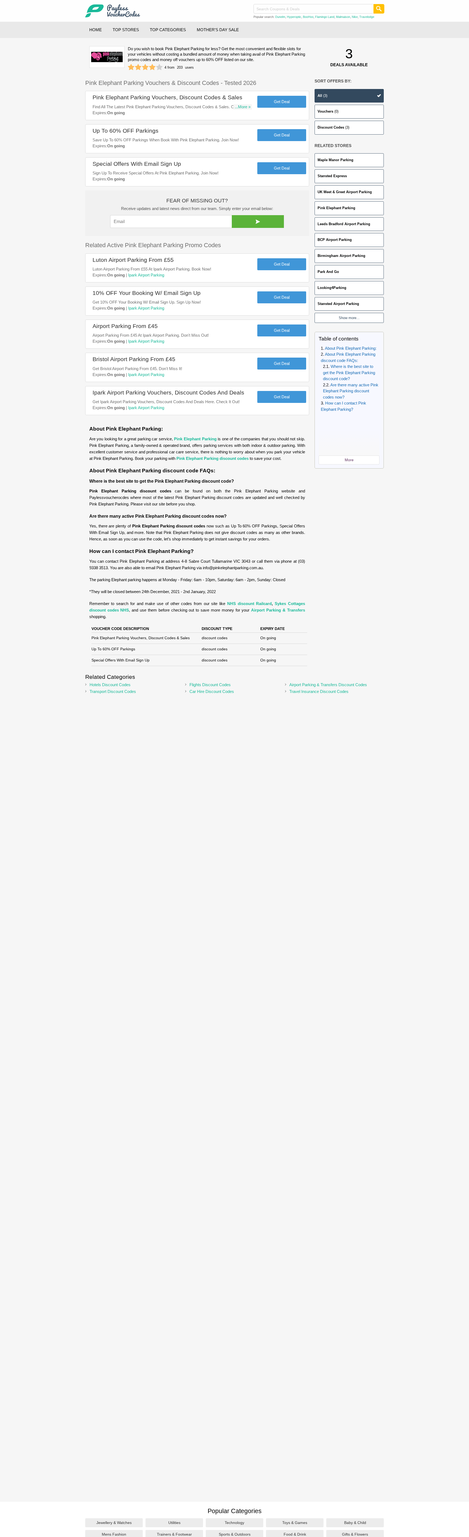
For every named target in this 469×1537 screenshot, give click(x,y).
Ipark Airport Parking (146, 275)
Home (95, 29)
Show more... (349, 318)
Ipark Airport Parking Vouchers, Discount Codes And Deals (168, 392)
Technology (234, 1522)
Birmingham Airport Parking (341, 256)
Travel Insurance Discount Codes (318, 691)
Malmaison (343, 16)
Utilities (174, 1522)
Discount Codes (333, 127)
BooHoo (308, 16)
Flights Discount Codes (210, 684)
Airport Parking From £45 (125, 326)
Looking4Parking (332, 288)
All (322, 96)
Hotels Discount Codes (110, 684)
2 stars (138, 67)
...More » (243, 106)
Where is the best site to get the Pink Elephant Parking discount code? (349, 372)
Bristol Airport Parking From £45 (134, 359)
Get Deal (282, 101)
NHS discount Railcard (249, 603)
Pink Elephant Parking (336, 208)
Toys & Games (294, 1522)
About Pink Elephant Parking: (350, 348)
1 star (131, 67)
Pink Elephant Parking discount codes (212, 458)
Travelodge (366, 16)
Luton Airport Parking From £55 (133, 260)
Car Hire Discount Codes (211, 691)
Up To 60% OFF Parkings (126, 131)
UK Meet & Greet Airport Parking (345, 192)
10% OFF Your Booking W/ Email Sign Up (147, 293)
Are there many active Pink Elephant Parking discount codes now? (350, 391)
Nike (355, 16)
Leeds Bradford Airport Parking (344, 224)
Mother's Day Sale (218, 29)
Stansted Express (332, 176)
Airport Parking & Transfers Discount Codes (328, 684)
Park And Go (328, 272)
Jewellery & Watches (114, 1522)
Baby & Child (355, 1522)
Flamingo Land (324, 16)
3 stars (145, 67)
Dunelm (280, 16)
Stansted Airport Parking (338, 304)
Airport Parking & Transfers (278, 610)
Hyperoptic (294, 16)
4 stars (152, 67)
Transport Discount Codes (113, 691)
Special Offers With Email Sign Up (137, 164)
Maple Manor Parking (335, 160)
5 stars (159, 67)
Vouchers (328, 111)
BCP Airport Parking (335, 240)
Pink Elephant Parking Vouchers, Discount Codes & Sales (167, 97)
